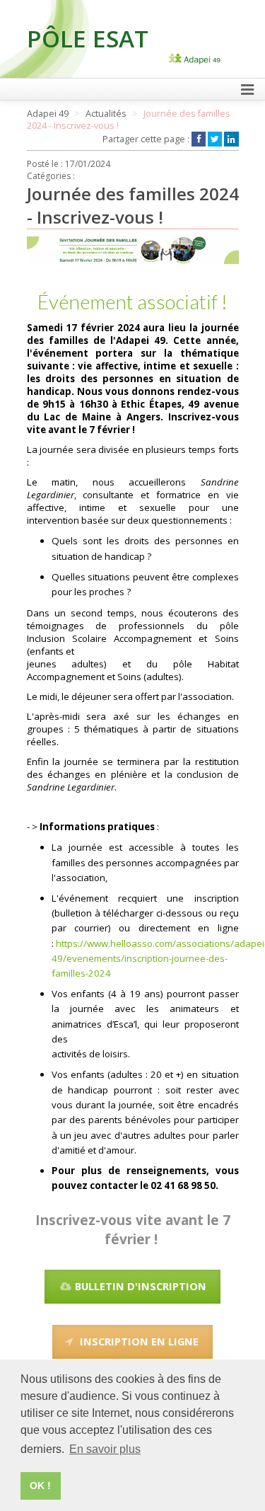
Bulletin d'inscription (139, 1286)
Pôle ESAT (87, 38)
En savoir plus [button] (105, 1449)
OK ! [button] (40, 1485)
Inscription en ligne (139, 1341)
